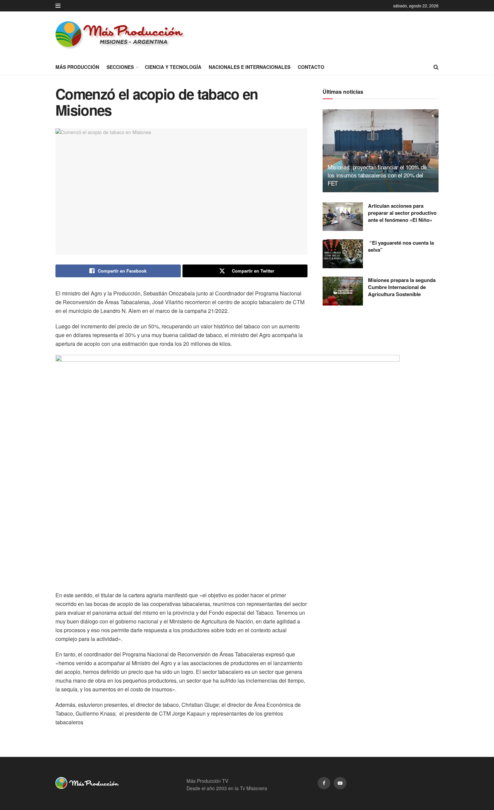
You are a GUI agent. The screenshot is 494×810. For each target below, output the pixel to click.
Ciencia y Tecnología (173, 67)
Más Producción (77, 67)
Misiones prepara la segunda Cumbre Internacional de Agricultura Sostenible (402, 287)
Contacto (311, 67)
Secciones (120, 67)
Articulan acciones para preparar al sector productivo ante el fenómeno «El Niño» (402, 213)
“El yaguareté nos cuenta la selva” (401, 246)
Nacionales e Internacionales (249, 67)
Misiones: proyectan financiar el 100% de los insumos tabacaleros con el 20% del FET (377, 175)
